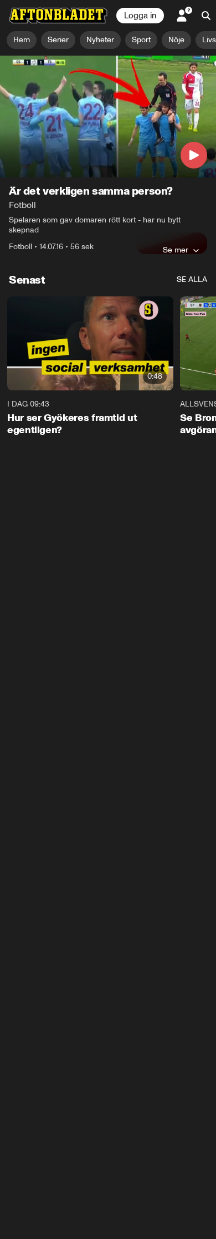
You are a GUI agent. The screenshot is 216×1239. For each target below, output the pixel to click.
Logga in (140, 16)
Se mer (175, 249)
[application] (108, 116)
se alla (192, 279)
